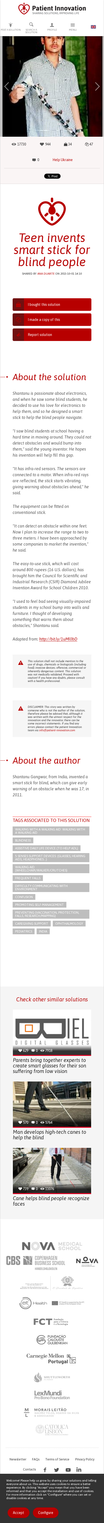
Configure (45, 1513)
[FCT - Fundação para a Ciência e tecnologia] (52, 1322)
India (43, 931)
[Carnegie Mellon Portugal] (52, 1358)
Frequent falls (27, 878)
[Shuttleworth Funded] (52, 1377)
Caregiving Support (31, 923)
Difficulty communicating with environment (41, 887)
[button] (6, 86)
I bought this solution (44, 305)
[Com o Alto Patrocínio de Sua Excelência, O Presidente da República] (52, 1283)
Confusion (24, 897)
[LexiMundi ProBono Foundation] (52, 1395)
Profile (52, 29)
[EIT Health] (52, 1303)
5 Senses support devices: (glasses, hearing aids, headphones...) (50, 857)
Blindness (23, 840)
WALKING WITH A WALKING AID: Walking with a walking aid (50, 830)
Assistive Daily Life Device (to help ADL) (46, 848)
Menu (73, 29)
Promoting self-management (39, 905)
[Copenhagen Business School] (35, 1262)
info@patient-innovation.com (57, 730)
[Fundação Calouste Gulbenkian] (52, 1339)
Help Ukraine (63, 160)
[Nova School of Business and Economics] (86, 1261)
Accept (18, 1513)
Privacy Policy (84, 1459)
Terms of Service (57, 1459)
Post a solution (11, 29)
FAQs (35, 1459)
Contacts (29, 1469)
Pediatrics (23, 931)
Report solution (40, 335)
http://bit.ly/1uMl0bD (58, 639)
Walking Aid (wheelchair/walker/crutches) (41, 868)
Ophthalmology (69, 923)
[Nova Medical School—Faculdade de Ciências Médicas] (52, 1246)
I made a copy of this (44, 320)
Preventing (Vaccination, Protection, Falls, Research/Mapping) (47, 914)
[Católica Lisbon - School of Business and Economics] (52, 1430)
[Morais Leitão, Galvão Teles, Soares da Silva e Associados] (52, 1412)
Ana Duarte (46, 273)
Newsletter (18, 1459)
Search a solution (31, 31)
